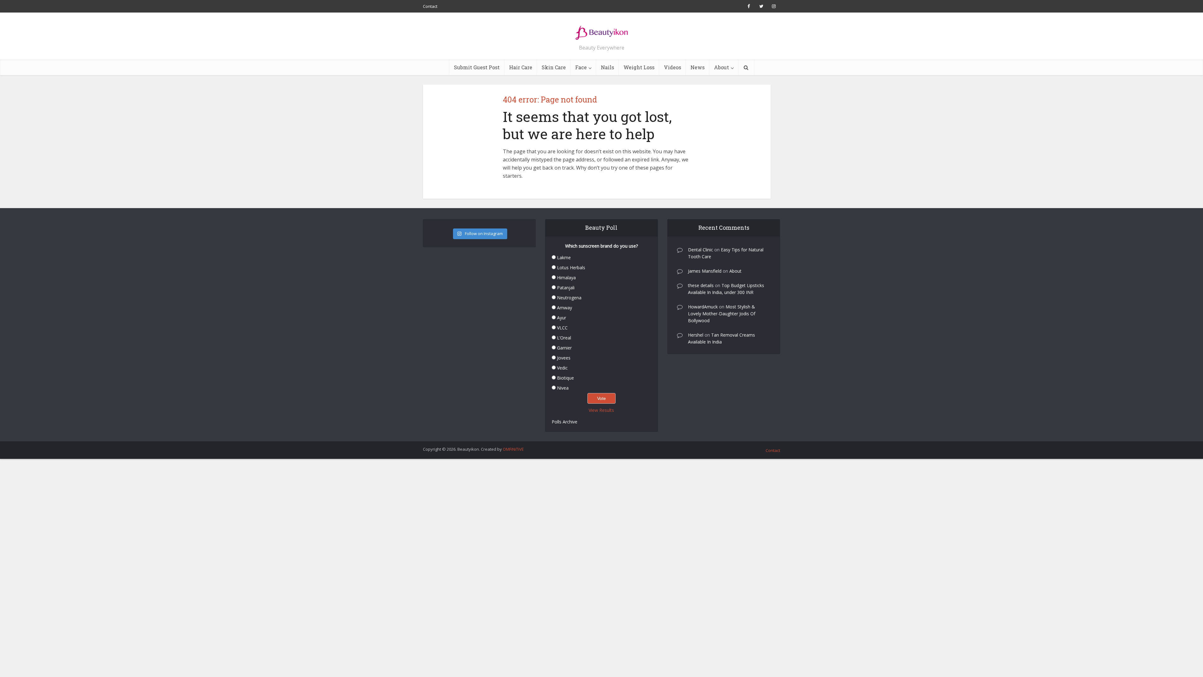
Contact (430, 6)
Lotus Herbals (571, 267)
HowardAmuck (703, 307)
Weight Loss (638, 67)
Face (581, 67)
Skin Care (554, 67)
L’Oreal (564, 338)
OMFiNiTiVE (513, 449)
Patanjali (566, 288)
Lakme (564, 257)
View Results (601, 410)
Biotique (565, 378)
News (697, 67)
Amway (564, 308)
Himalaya (566, 278)
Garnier (564, 348)
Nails (607, 67)
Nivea (563, 388)
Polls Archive (564, 422)
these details (701, 285)
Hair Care (520, 67)
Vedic (562, 368)
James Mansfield (704, 271)
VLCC (562, 328)
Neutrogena (569, 298)
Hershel (695, 335)
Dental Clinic (700, 250)
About (721, 67)
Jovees (563, 358)
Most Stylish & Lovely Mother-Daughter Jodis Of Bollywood (721, 313)
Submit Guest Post (477, 67)
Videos (672, 67)
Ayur (561, 318)
